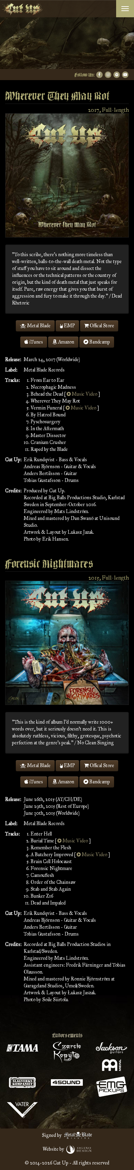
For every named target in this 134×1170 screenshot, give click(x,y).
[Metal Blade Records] (78, 1135)
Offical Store (101, 326)
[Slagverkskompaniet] (22, 1082)
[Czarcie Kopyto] (67, 1052)
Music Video (84, 394)
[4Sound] (67, 1082)
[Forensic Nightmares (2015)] (67, 642)
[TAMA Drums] (22, 1048)
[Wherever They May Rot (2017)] (67, 175)
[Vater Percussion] (22, 1110)
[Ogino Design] (79, 1149)
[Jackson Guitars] (111, 1048)
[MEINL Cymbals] (111, 1065)
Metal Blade (38, 326)
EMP (69, 326)
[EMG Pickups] (111, 1086)
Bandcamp (99, 342)
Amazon (65, 342)
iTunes (35, 342)
